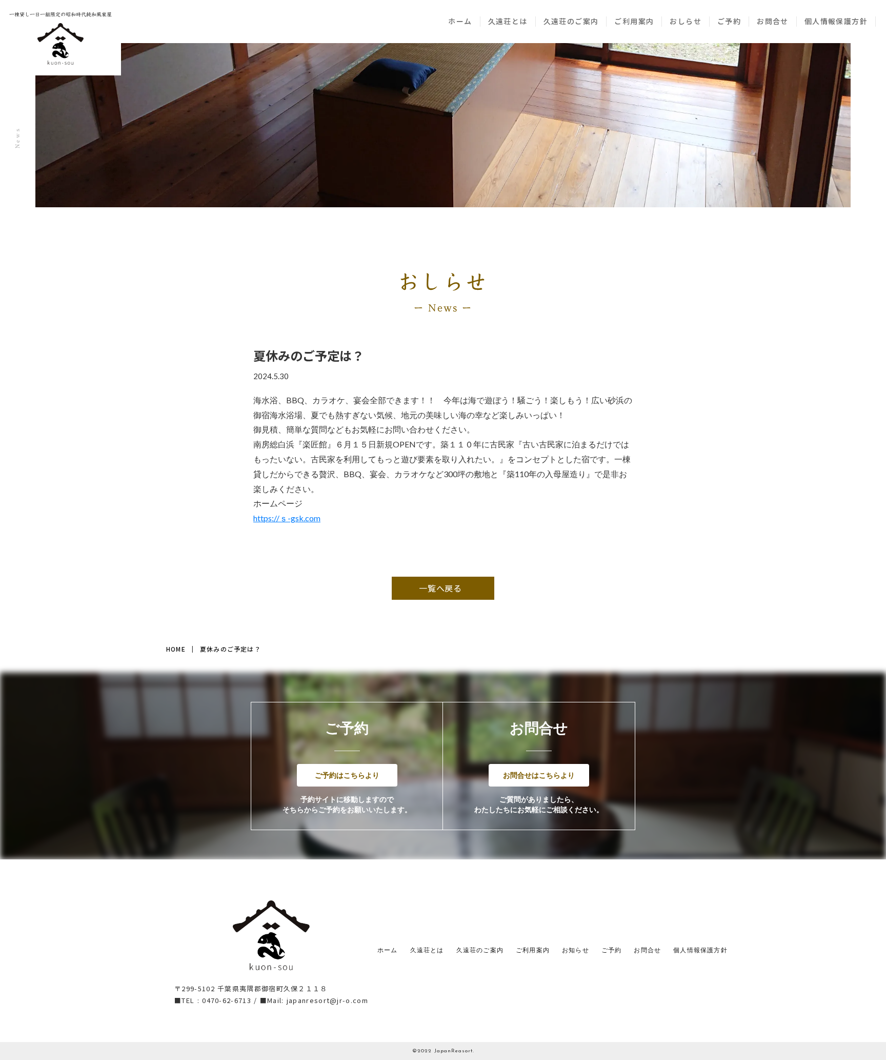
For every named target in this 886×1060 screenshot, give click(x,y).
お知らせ (575, 951)
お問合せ (773, 21)
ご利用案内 (634, 21)
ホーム (460, 21)
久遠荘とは (508, 21)
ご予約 (729, 21)
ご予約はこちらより (347, 775)
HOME (176, 649)
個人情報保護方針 (836, 21)
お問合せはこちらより (539, 775)
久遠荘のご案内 (571, 21)
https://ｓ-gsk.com (286, 518)
